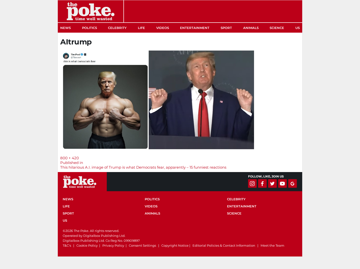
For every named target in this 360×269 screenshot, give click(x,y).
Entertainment (194, 28)
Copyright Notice (175, 245)
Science (277, 28)
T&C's (67, 245)
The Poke (90, 11)
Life (141, 28)
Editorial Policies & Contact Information (223, 245)
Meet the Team (272, 245)
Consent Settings (142, 245)
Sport (226, 28)
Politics (89, 28)
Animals (251, 28)
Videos (162, 28)
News (65, 28)
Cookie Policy (87, 245)
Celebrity (117, 28)
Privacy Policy (113, 245)
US (297, 28)
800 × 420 (69, 158)
